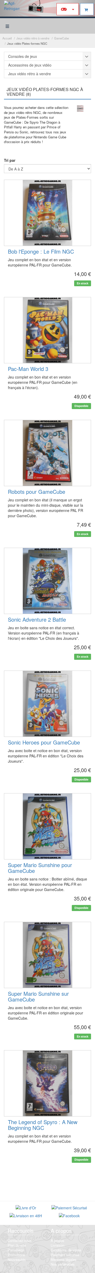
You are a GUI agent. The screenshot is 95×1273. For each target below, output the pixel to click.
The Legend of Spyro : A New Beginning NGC (42, 1124)
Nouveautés (17, 1259)
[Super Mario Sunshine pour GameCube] (47, 826)
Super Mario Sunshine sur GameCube (38, 996)
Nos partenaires (63, 1264)
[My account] (67, 9)
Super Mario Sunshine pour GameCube (40, 867)
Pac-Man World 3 (28, 369)
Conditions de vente (66, 1249)
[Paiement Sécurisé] (69, 1208)
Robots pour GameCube (36, 491)
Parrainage (16, 1249)
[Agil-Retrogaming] (12, 8)
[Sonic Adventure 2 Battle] (47, 581)
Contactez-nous (20, 1240)
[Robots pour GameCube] (47, 453)
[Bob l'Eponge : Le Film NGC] (47, 213)
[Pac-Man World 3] (47, 330)
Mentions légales (64, 1259)
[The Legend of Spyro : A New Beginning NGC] (47, 1083)
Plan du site (17, 1245)
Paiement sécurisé (65, 1254)
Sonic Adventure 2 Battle (37, 619)
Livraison (57, 1245)
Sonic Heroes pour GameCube (44, 742)
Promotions (16, 1254)
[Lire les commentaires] (26, 1208)
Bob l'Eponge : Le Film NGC (41, 251)
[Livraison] (26, 1216)
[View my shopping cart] (87, 9)
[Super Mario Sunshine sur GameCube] (47, 955)
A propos (57, 1240)
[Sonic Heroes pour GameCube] (47, 704)
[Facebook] (69, 1216)
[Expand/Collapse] (87, 56)
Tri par (9, 160)
